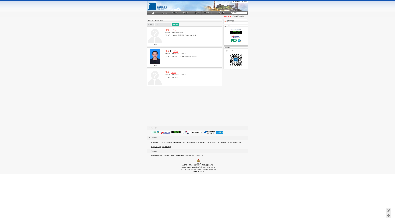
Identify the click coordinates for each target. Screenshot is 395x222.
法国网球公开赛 (224, 142)
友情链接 (154, 151)
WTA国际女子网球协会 (193, 142)
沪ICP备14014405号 (198, 171)
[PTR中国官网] (236, 29)
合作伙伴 (154, 128)
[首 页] (153, 13)
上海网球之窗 (199, 155)
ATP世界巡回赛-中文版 (179, 142)
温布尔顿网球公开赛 (235, 142)
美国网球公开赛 (204, 142)
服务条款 (191, 165)
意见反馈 (388, 215)
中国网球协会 (154, 142)
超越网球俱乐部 (189, 155)
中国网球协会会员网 (156, 155)
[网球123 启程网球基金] (236, 42)
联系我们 (204, 165)
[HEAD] (197, 132)
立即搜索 (175, 24)
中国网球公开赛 (166, 147)
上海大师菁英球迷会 (168, 155)
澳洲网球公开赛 (214, 142)
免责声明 (184, 165)
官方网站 (154, 138)
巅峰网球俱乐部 (180, 155)
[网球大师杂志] (236, 33)
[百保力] (209, 133)
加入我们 (210, 165)
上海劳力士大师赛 (156, 147)
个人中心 (244, 1)
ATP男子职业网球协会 (166, 142)
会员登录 (237, 1)
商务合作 (197, 165)
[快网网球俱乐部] (219, 133)
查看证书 (154, 44)
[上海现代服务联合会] (235, 37)
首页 (156, 20)
